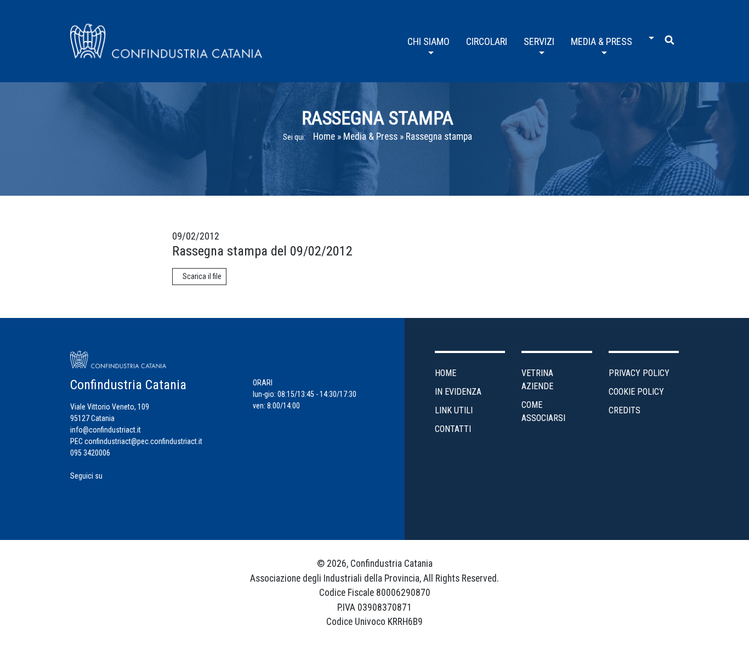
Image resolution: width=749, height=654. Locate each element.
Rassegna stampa (439, 136)
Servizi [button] (539, 41)
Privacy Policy (639, 373)
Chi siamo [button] (428, 41)
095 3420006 (90, 452)
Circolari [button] (486, 41)
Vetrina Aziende (537, 379)
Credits (624, 410)
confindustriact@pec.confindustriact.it (143, 441)
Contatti (453, 429)
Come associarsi (543, 411)
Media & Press (370, 136)
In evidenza (458, 391)
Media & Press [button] (601, 41)
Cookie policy (636, 391)
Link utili (454, 410)
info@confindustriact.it (105, 429)
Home (324, 136)
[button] (648, 34)
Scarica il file (202, 276)
